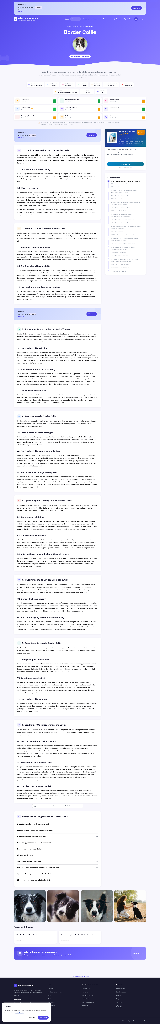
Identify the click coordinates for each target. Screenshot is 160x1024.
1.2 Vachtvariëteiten (116, 187)
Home (67, 19)
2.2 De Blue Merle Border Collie (120, 196)
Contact (50, 989)
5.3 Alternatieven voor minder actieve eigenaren (125, 235)
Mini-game (51, 1005)
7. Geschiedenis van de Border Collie (123, 247)
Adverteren (136, 8)
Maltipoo (85, 992)
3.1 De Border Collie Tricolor (119, 204)
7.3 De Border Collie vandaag (119, 256)
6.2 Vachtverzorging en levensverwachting (123, 244)
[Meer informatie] (32, 108)
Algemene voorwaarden (139, 1021)
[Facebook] (117, 1006)
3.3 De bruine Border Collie (118, 211)
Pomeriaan (85, 999)
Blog (49, 995)
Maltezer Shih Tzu (87, 995)
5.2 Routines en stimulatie (118, 232)
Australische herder (88, 1002)
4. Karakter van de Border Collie (121, 214)
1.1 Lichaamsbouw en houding (119, 184)
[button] (35, 100)
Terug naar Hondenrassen (81, 976)
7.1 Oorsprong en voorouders (119, 249)
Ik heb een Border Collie (81, 56)
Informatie (85, 19)
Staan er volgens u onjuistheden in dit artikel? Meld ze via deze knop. (59, 806)
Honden (74, 19)
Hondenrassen (77, 26)
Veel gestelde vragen (55, 992)
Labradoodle (86, 989)
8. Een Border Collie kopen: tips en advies (124, 259)
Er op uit (106, 19)
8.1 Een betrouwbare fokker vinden (121, 261)
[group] (80, 953)
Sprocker (85, 1005)
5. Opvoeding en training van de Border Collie (126, 226)
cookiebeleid (19, 1013)
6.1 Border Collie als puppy (118, 240)
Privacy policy (126, 1021)
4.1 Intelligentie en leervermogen (120, 216)
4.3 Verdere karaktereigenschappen (121, 223)
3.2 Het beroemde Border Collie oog (121, 208)
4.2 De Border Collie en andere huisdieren (123, 220)
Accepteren (43, 1017)
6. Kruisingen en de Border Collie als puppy (125, 238)
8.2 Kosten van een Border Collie (120, 264)
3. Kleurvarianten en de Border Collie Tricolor (125, 202)
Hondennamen (121, 992)
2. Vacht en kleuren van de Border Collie (124, 190)
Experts (96, 19)
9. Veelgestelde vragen (118, 271)
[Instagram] (121, 1006)
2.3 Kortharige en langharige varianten (122, 199)
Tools (49, 999)
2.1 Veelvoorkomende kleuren (119, 192)
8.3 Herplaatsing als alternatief (120, 268)
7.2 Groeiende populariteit (118, 252)
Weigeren (32, 1017)
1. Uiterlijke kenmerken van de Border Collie (125, 181)
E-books (118, 995)
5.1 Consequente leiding (118, 228)
